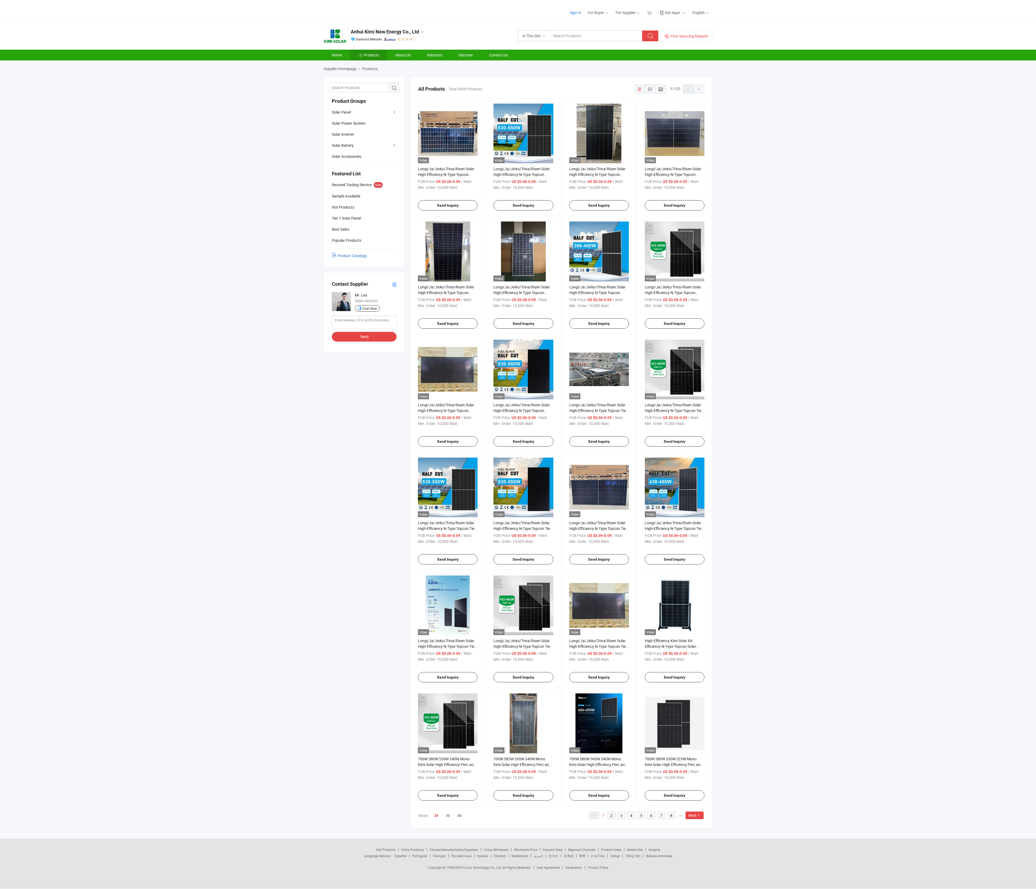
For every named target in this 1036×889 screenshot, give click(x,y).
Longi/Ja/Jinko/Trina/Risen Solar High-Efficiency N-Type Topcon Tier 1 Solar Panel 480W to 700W (447, 528)
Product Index (611, 849)
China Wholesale (496, 849)
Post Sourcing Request (689, 36)
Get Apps (672, 12)
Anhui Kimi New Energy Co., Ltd (385, 32)
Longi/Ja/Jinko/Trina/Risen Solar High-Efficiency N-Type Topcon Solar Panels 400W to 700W (597, 292)
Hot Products (386, 849)
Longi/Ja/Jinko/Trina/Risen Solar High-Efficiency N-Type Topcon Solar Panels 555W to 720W (673, 292)
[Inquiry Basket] (650, 12)
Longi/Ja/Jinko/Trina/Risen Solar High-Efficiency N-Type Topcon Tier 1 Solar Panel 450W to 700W (598, 410)
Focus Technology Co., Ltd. (483, 867)
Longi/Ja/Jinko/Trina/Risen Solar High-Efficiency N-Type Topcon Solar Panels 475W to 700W (521, 410)
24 (436, 815)
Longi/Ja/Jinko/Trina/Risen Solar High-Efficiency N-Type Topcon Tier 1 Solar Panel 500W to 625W (674, 528)
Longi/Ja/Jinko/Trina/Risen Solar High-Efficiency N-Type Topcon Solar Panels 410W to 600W (446, 292)
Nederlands (520, 856)
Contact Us (498, 54)
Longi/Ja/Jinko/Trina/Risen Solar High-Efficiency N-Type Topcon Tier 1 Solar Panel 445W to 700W (522, 646)
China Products (412, 849)
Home (337, 54)
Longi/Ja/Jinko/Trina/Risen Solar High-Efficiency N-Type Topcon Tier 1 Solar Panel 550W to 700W (674, 410)
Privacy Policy (598, 867)
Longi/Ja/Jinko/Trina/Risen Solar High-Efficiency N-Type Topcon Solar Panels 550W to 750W (521, 174)
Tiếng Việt (632, 856)
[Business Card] (394, 284)
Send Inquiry (448, 205)
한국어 (553, 856)
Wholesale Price (525, 849)
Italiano (482, 856)
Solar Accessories (346, 156)
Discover (466, 54)
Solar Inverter (343, 134)
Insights (654, 849)
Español (401, 856)
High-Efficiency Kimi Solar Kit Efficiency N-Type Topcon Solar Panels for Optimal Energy (670, 646)
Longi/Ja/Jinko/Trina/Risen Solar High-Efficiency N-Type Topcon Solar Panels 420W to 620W (446, 174)
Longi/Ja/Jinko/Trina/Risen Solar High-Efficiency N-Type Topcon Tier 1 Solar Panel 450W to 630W (447, 646)
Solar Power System (348, 123)
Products (371, 54)
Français (439, 856)
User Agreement (548, 867)
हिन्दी (582, 856)
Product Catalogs (352, 255)
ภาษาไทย (598, 856)
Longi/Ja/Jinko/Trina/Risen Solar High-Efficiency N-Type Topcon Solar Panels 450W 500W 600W (673, 174)
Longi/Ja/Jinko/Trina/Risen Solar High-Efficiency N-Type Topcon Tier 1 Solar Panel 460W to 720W (598, 646)
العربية (538, 856)
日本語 (569, 856)
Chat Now (369, 308)
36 (448, 815)
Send (364, 336)
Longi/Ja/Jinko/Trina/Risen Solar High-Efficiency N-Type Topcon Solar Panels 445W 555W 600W (446, 410)
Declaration (573, 867)
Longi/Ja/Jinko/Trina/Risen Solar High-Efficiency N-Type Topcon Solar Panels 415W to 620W (521, 292)
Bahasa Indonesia (659, 856)
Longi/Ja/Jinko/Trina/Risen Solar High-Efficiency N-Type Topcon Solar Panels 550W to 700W (597, 174)
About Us (403, 54)
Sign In (575, 12)
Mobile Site (635, 849)
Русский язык (461, 856)
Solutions (434, 54)
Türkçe (615, 856)
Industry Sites (553, 849)
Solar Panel (341, 112)
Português (419, 856)
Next (692, 815)
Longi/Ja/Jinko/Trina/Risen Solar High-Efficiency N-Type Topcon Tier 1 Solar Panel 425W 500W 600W (522, 528)
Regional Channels (581, 849)
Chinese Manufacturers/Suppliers (454, 849)
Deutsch (500, 856)
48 (459, 815)
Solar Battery (343, 145)
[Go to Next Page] (699, 89)
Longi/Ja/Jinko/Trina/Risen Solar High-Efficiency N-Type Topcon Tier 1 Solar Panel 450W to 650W (598, 528)
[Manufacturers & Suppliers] (358, 10)
